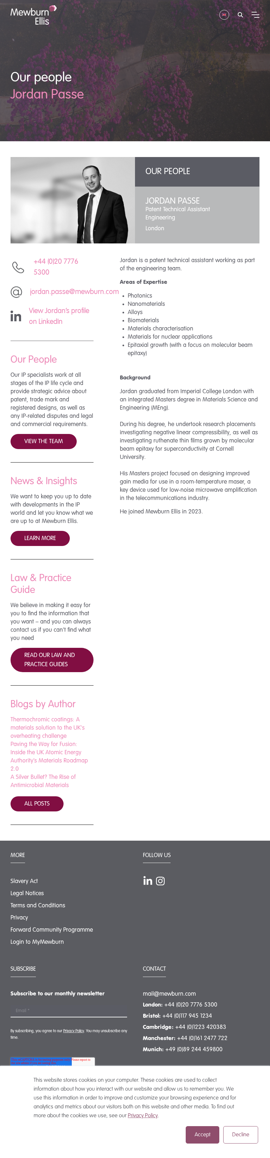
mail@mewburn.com (169, 994)
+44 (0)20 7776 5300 (190, 1005)
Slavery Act (24, 881)
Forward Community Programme (52, 930)
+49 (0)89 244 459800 (194, 1050)
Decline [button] (240, 1135)
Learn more (40, 538)
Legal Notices (27, 894)
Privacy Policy (143, 1116)
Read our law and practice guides (49, 660)
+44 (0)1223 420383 (200, 1027)
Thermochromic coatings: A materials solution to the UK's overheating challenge (48, 728)
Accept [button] (202, 1135)
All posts (37, 804)
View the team (43, 441)
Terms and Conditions (38, 906)
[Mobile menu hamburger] (255, 15)
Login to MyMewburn (37, 942)
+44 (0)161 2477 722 (202, 1038)
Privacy (19, 918)
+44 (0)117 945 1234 (187, 1016)
